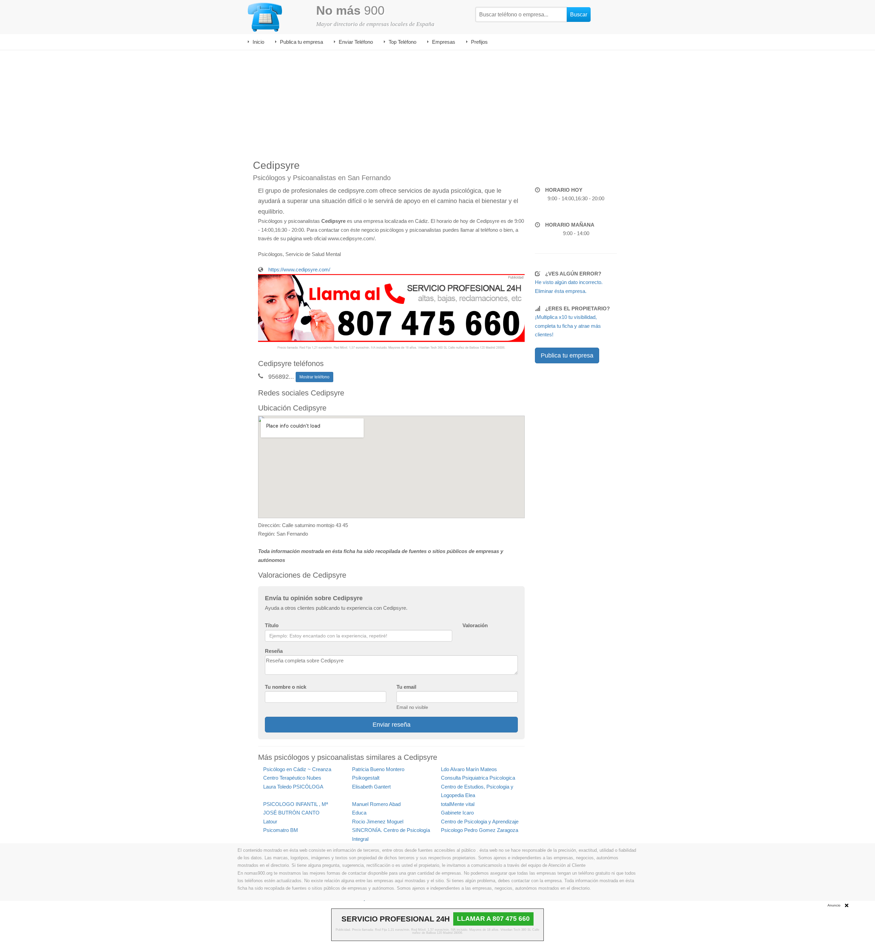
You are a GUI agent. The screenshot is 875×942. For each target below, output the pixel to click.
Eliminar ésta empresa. (561, 291)
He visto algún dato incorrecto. (569, 282)
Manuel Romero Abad (376, 804)
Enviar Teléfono (356, 42)
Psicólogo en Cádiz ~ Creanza (297, 769)
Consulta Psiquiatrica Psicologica (478, 778)
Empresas (443, 42)
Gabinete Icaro (457, 813)
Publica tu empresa (301, 42)
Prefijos (479, 42)
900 (350, 10)
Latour (270, 821)
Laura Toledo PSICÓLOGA (293, 787)
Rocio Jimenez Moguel (377, 821)
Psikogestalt (365, 778)
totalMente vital (457, 804)
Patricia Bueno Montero (378, 769)
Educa (359, 813)
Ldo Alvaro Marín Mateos (469, 769)
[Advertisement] (437, 101)
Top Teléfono (402, 42)
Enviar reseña (391, 724)
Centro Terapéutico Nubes (292, 778)
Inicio (258, 42)
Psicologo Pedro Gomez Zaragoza (479, 830)
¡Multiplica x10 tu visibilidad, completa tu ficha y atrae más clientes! (568, 325)
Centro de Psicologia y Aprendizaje (480, 821)
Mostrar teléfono (314, 377)
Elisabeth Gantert (371, 787)
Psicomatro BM (280, 830)
